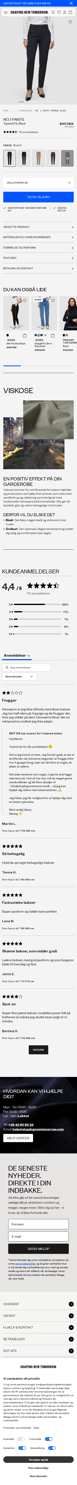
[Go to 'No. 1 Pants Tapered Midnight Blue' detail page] (24, 158)
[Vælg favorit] (70, 22)
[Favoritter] (59, 12)
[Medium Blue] (36, 335)
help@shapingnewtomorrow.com (38, 1129)
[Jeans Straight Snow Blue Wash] (44, 313)
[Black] (64, 335)
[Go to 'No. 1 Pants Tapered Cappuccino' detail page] (38, 158)
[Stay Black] (8, 335)
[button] (24, 335)
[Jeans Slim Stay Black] (16, 313)
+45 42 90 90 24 (20, 1124)
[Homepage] (29, 12)
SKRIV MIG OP (38, 1248)
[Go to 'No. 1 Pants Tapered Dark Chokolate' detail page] (53, 158)
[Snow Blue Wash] (39, 335)
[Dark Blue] (41, 335)
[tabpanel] (38, 861)
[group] (38, 60)
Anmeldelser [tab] (17, 655)
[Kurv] (70, 12)
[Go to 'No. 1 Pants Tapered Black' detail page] (9, 158)
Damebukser (25, 111)
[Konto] (64, 12)
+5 (44, 335)
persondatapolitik (25, 1263)
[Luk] (71, 3)
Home (5, 111)
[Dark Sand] (67, 335)
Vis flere (38, 1049)
